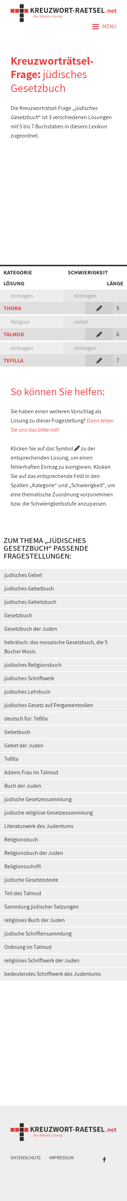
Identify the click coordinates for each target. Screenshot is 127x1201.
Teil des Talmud (22, 893)
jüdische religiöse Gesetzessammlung (48, 812)
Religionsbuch (21, 839)
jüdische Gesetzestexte (31, 880)
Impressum (61, 1157)
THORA (12, 308)
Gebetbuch (17, 732)
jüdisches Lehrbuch (27, 691)
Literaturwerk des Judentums (38, 826)
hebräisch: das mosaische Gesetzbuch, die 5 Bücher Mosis (56, 647)
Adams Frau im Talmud (31, 772)
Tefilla (11, 759)
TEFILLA (13, 360)
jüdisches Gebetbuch (29, 588)
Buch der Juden (22, 785)
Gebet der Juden (23, 745)
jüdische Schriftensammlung (38, 933)
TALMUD (14, 334)
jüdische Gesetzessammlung (38, 799)
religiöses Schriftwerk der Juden (41, 960)
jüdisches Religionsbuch (33, 665)
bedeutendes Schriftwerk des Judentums (52, 974)
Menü (104, 27)
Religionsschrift (22, 866)
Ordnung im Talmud (28, 947)
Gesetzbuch (18, 615)
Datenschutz (26, 1157)
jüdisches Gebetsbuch (30, 602)
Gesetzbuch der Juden (30, 628)
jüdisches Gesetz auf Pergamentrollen (48, 705)
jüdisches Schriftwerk (29, 678)
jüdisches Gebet (23, 575)
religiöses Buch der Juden (34, 920)
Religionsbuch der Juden (33, 853)
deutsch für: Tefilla (26, 718)
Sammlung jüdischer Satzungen (41, 906)
